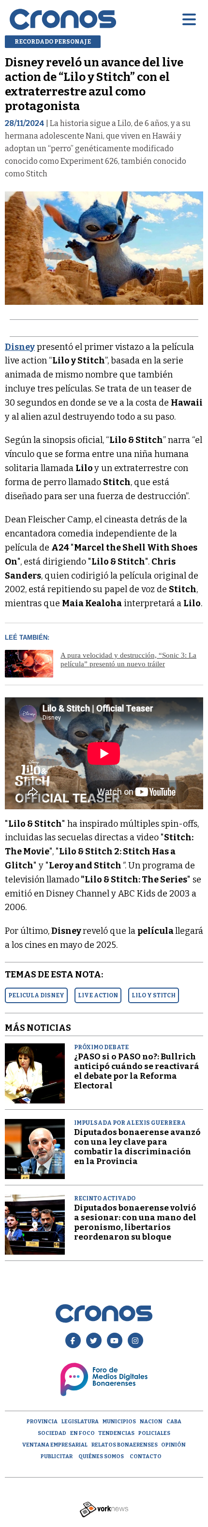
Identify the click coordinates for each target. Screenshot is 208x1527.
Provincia (42, 1421)
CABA (173, 1421)
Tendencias (116, 1433)
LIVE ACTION (98, 995)
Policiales (154, 1433)
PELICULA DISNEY (36, 995)
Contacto (146, 1456)
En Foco (82, 1433)
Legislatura (80, 1421)
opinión (173, 1445)
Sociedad (52, 1433)
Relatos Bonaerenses (124, 1445)
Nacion (151, 1421)
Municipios (119, 1421)
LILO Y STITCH (154, 995)
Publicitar (57, 1456)
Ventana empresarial (55, 1445)
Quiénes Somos (101, 1456)
